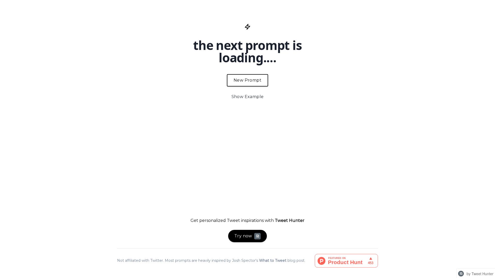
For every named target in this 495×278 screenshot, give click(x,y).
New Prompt (247, 80)
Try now (243, 235)
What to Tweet (272, 260)
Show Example (248, 96)
